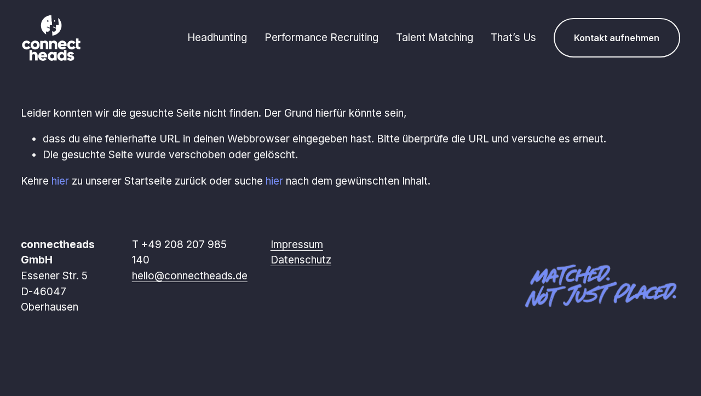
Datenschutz (301, 260)
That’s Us (513, 37)
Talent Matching (434, 37)
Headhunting (217, 37)
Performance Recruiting (321, 37)
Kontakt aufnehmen (616, 37)
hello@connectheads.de (190, 275)
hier (60, 181)
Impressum (297, 244)
